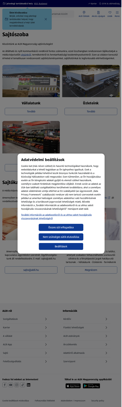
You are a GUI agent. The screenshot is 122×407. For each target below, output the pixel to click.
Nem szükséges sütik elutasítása (61, 237)
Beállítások (61, 246)
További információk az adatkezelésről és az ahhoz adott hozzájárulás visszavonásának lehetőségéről (56, 216)
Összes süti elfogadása (61, 227)
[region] (61, 204)
